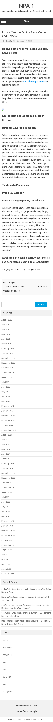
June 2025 (5, 387)
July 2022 (5, 555)
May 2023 (5, 507)
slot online (7, 648)
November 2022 (8, 535)
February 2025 (7, 406)
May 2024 (5, 449)
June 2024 (5, 444)
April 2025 (5, 396)
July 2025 (5, 382)
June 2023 (5, 502)
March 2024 (6, 459)
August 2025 (6, 377)
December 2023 (8, 473)
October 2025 (7, 368)
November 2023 (8, 478)
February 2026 (7, 348)
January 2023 (7, 526)
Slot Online (16, 269)
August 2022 (6, 550)
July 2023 (5, 497)
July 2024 (5, 439)
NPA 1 (26, 6)
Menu (26, 21)
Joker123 (7, 677)
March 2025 (6, 401)
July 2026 (5, 324)
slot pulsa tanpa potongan (35, 81)
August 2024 (6, 435)
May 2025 (5, 392)
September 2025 (8, 372)
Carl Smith (10, 41)
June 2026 (5, 329)
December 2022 (8, 531)
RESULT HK (7, 655)
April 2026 (5, 339)
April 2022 (5, 564)
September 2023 (8, 487)
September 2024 (8, 430)
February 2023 (7, 521)
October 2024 (7, 425)
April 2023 (5, 511)
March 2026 (6, 344)
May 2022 (5, 559)
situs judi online (33, 269)
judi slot (6, 640)
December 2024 (8, 415)
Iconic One (12, 719)
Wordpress (40, 719)
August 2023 (6, 492)
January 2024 (7, 468)
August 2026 (6, 320)
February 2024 (7, 463)
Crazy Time (43, 286)
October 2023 (7, 483)
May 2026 (5, 334)
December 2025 (8, 358)
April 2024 (5, 454)
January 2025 (7, 411)
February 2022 (7, 574)
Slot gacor (7, 691)
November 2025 (8, 363)
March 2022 (6, 569)
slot (4, 662)
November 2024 (8, 420)
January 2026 (7, 353)
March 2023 (6, 516)
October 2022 (7, 540)
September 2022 (8, 545)
